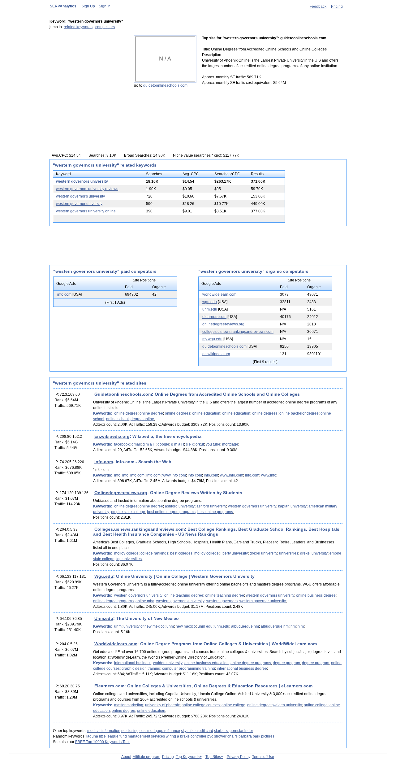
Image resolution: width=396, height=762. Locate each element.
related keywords (78, 27)
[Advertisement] (88, 74)
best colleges (181, 553)
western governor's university (80, 196)
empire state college (128, 512)
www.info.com (231, 475)
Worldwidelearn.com (115, 643)
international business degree (242, 668)
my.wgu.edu (212, 339)
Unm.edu (103, 618)
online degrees (177, 413)
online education (206, 413)
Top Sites (213, 757)
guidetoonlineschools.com (165, 85)
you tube (213, 444)
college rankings (154, 553)
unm (118, 626)
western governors (222, 601)
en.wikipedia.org (216, 354)
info (117, 475)
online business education (206, 663)
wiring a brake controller (186, 736)
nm (293, 626)
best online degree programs (171, 512)
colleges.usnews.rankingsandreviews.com (237, 331)
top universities (129, 559)
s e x (190, 444)
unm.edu (209, 309)
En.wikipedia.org (112, 436)
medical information (103, 731)
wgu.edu (209, 302)
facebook (122, 444)
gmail (136, 444)
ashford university (180, 506)
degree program (286, 663)
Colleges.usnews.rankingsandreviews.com (139, 529)
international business (132, 663)
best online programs (215, 512)
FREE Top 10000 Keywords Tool (102, 742)
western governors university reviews (87, 189)
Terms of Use (263, 757)
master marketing (128, 705)
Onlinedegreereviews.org (120, 492)
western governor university (79, 204)
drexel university (263, 553)
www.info (268, 475)
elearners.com (214, 317)
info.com (64, 294)
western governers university (180, 601)
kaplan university (292, 506)
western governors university (82, 181)
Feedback (318, 6)
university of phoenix (162, 705)
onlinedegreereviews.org (223, 324)
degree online (142, 419)
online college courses (201, 705)
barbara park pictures (256, 736)
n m (301, 626)
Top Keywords (188, 757)
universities (288, 553)
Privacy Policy (238, 757)
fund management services (142, 736)
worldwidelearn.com (219, 294)
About (126, 757)
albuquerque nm (245, 626)
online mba (145, 601)
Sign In (104, 6)
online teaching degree (183, 595)
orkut (200, 444)
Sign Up (88, 6)
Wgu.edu (103, 576)
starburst (221, 731)
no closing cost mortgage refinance (150, 731)
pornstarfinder (241, 731)
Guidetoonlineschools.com (123, 394)
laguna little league (102, 736)
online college (233, 705)
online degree (126, 413)
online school (117, 419)
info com (137, 475)
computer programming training (188, 668)
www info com (174, 475)
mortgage (230, 444)
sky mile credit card (197, 731)
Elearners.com (109, 685)
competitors (105, 27)
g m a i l (149, 444)
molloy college (126, 553)
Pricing (337, 6)
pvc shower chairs (222, 736)
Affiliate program (146, 757)
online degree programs (113, 601)
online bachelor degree (299, 413)
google (163, 444)
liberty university (234, 553)
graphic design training (141, 668)
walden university (168, 663)
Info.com (103, 461)
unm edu (205, 626)
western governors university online (86, 211)
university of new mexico (144, 626)
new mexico (186, 626)
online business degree (316, 595)
